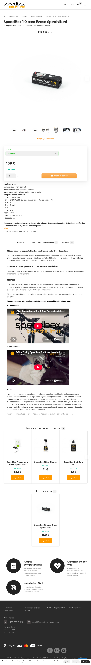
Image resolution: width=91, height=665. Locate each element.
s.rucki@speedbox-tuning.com (45, 622)
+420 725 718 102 (16, 622)
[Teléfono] (5, 622)
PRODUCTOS (13, 16)
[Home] (14, 5)
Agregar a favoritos (46, 138)
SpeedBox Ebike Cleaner (45, 462)
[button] (17, 477)
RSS (44, 658)
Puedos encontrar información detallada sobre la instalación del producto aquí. (39, 301)
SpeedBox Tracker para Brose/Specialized (17, 463)
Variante (9, 150)
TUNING (24, 16)
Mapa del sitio (37, 658)
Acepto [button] (85, 662)
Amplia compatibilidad (33, 563)
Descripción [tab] (22, 242)
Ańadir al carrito (61, 176)
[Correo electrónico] (29, 622)
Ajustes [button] (67, 662)
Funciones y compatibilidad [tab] (44, 242)
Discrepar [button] (75, 662)
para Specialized (36, 16)
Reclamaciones (75, 608)
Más (5, 228)
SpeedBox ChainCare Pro (73, 463)
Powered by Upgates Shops (75, 658)
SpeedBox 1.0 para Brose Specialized (45, 526)
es (72, 5)
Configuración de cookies (55, 658)
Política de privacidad (56, 608)
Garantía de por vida (77, 563)
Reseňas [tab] (67, 242)
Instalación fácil (33, 583)
